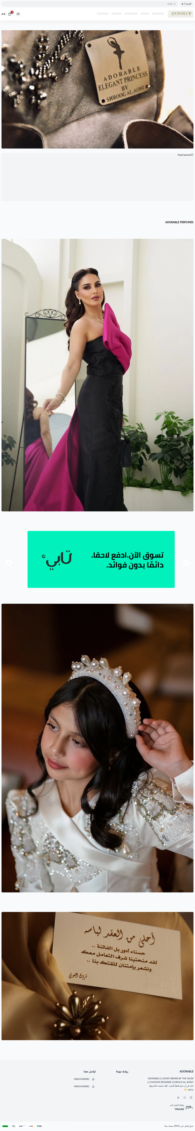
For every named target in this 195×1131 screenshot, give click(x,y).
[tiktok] (178, 1097)
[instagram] (191, 1097)
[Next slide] (9, 562)
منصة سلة (168, 1126)
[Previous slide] (186, 562)
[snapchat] (184, 1097)
